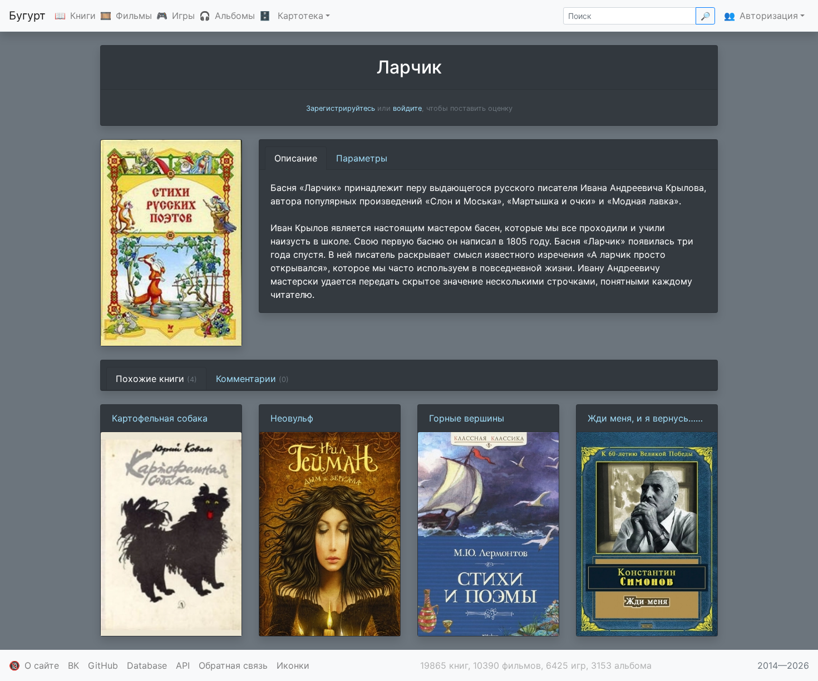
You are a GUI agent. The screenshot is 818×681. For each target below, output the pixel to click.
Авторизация (769, 15)
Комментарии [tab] (252, 378)
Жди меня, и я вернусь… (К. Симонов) (642, 419)
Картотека (300, 15)
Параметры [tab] (361, 158)
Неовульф (291, 418)
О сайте (41, 665)
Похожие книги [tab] (156, 378)
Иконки (293, 665)
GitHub (103, 665)
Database (147, 665)
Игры (183, 15)
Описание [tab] (295, 158)
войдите (407, 108)
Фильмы (134, 15)
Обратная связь (233, 665)
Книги (83, 15)
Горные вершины (466, 418)
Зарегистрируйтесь (340, 108)
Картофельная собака (160, 418)
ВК (73, 665)
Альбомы (235, 15)
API (183, 665)
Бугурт (27, 15)
